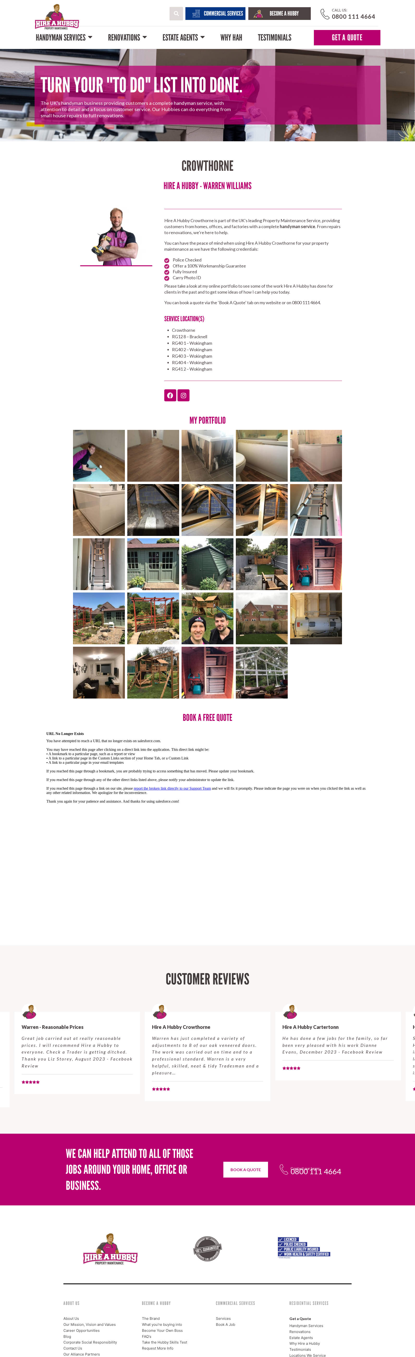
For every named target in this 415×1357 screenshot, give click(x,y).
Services (223, 1318)
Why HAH (231, 37)
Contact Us (72, 1348)
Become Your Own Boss (162, 1330)
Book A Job (225, 1324)
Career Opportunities (81, 1330)
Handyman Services (60, 37)
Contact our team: (305, 1168)
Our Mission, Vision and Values (89, 1324)
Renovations (124, 37)
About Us (71, 1318)
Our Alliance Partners (81, 1354)
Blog (67, 1336)
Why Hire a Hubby (304, 1343)
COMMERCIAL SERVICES (223, 13)
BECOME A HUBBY (284, 13)
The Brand (151, 1318)
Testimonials (274, 37)
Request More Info (157, 1348)
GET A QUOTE (347, 37)
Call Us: (339, 10)
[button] (176, 13)
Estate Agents (180, 37)
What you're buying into (162, 1324)
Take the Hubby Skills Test (164, 1342)
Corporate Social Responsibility (90, 1342)
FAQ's (146, 1336)
